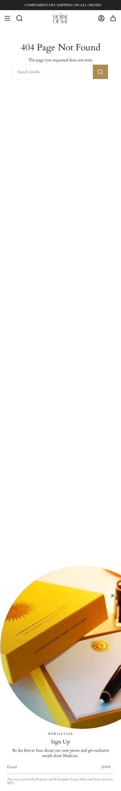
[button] (19, 18)
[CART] (113, 18)
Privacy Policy (78, 779)
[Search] (100, 72)
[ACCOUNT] (101, 18)
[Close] (112, 595)
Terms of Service (103, 779)
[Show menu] (7, 18)
